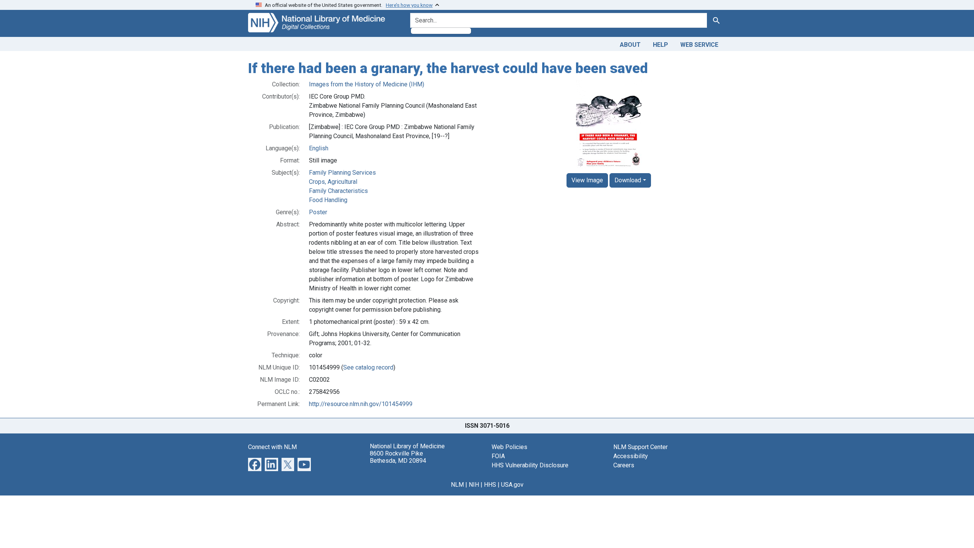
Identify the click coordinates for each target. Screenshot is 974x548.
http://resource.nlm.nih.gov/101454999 (360, 404)
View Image (587, 180)
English (318, 148)
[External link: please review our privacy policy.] (254, 463)
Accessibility (630, 456)
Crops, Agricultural (333, 181)
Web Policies (509, 447)
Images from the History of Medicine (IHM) (366, 84)
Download (627, 180)
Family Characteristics (338, 190)
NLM (457, 484)
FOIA (498, 456)
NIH (474, 484)
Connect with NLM (272, 447)
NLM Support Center (640, 447)
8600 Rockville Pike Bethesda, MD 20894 (398, 457)
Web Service (699, 44)
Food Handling (328, 200)
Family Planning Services (342, 172)
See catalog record (368, 367)
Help (660, 44)
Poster (318, 212)
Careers (623, 465)
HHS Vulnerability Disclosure (530, 465)
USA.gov (512, 484)
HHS (490, 484)
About (630, 44)
